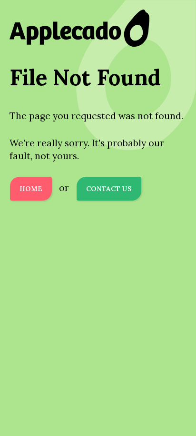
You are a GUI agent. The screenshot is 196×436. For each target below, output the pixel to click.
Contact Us (109, 188)
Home (31, 188)
